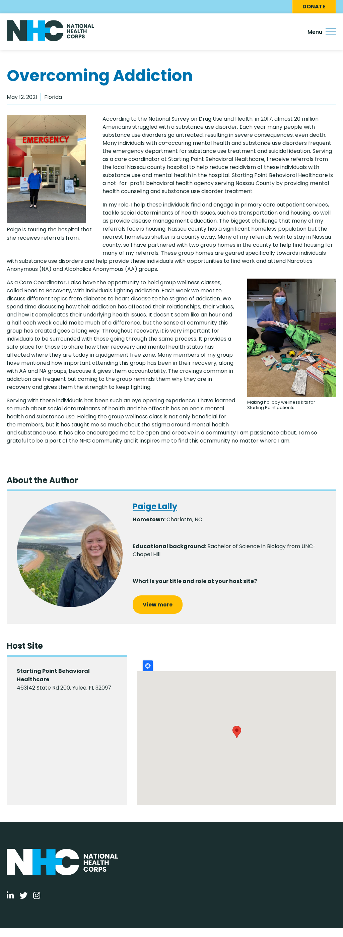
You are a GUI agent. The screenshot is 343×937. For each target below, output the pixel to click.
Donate (314, 6)
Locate (148, 665)
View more (158, 604)
